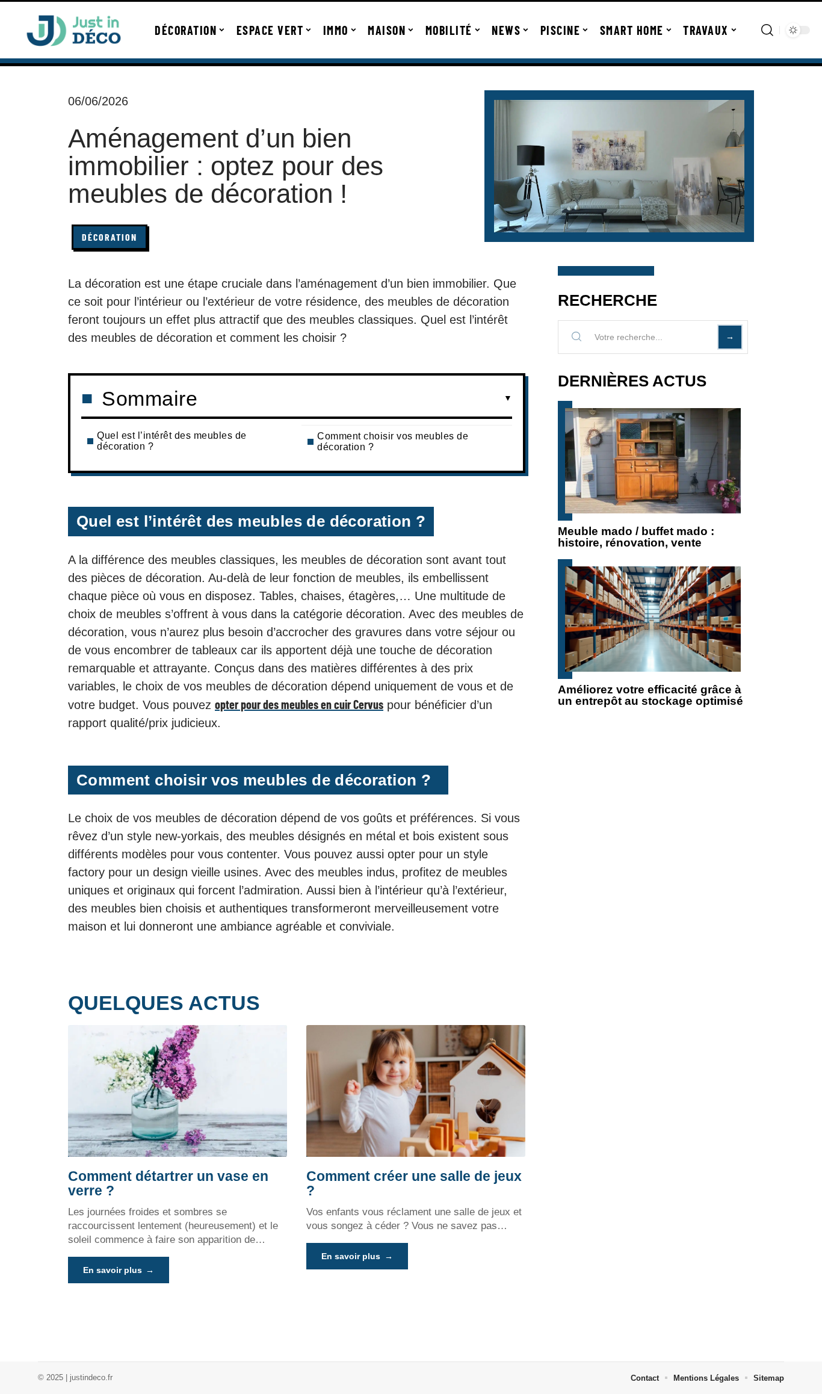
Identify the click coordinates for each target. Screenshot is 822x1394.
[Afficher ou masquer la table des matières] (354, 398)
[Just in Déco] (73, 30)
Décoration (109, 237)
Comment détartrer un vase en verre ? (168, 1183)
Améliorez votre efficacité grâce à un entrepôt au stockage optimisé (650, 695)
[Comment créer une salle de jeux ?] (415, 1090)
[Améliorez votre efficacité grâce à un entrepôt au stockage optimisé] (653, 619)
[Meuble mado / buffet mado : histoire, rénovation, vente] (653, 460)
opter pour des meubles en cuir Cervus (299, 704)
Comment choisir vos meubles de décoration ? (392, 441)
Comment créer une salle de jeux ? (414, 1183)
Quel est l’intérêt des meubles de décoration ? (172, 440)
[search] (767, 30)
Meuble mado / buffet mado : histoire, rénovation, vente (636, 537)
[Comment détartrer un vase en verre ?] (177, 1090)
